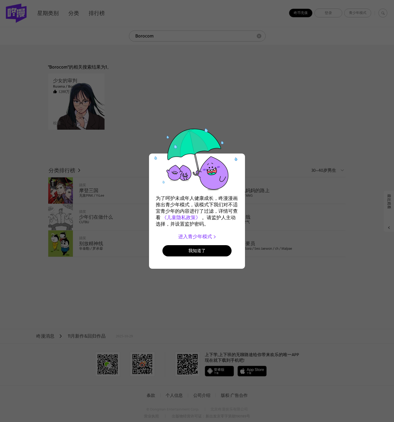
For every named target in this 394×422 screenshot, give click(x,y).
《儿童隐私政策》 (181, 217)
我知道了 (197, 250)
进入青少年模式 (195, 236)
